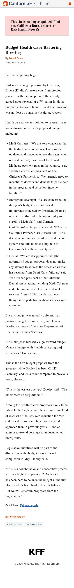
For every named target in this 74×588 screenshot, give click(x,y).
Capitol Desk (14, 524)
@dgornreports (29, 505)
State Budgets (33, 524)
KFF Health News (23, 29)
